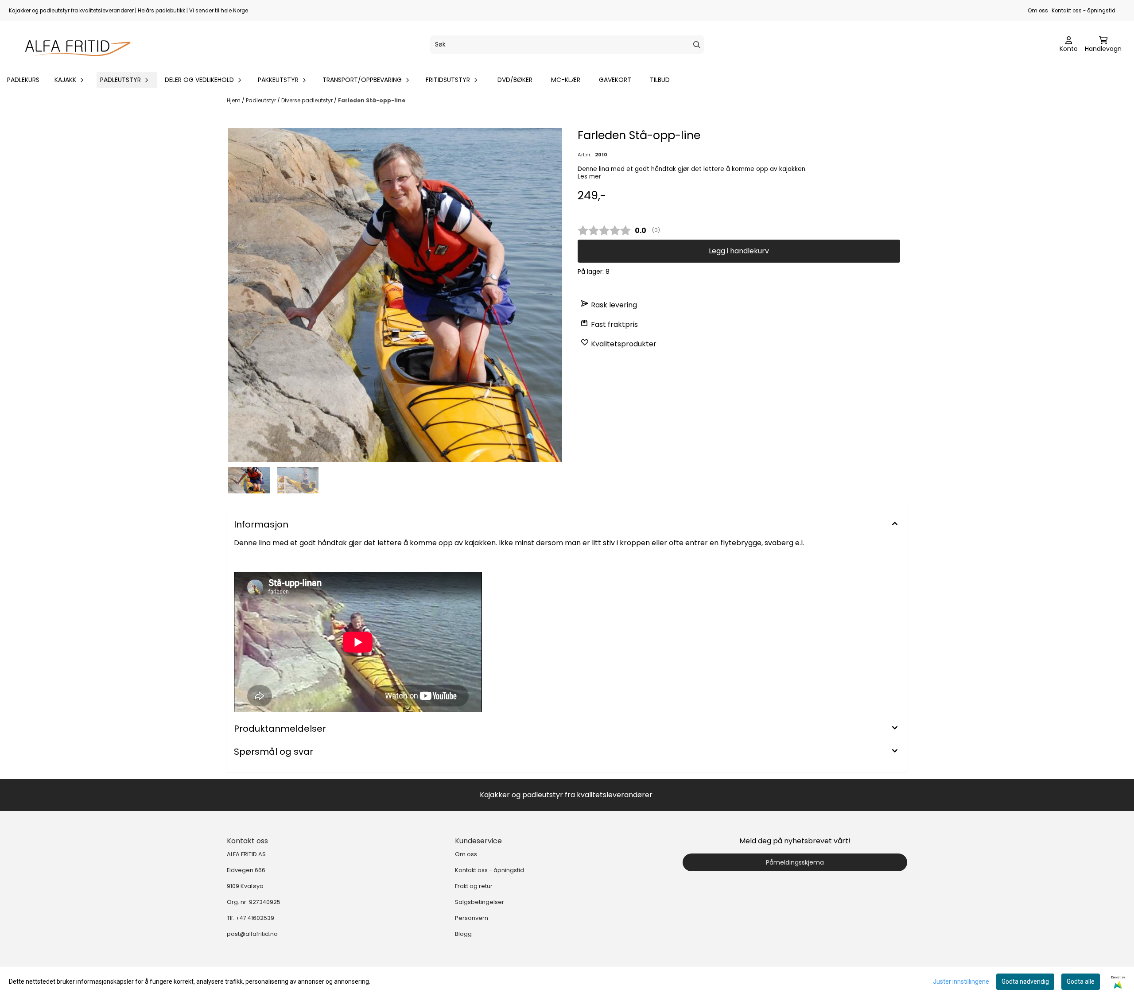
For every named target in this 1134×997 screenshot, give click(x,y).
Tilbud (660, 79)
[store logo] (73, 44)
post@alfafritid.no (252, 934)
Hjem (234, 100)
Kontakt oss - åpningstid (1083, 10)
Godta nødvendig (1025, 981)
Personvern (471, 918)
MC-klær (565, 79)
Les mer (589, 176)
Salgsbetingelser (479, 902)
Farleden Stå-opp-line (371, 100)
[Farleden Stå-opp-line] (395, 295)
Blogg (463, 934)
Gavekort (615, 79)
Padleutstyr (261, 100)
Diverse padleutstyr (307, 100)
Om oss (1038, 10)
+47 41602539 (255, 918)
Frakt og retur (474, 886)
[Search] (696, 44)
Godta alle (1081, 981)
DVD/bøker (514, 79)
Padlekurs (23, 79)
